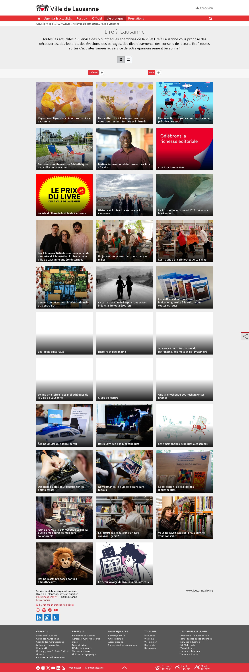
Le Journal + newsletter (47, 644)
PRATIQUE (78, 631)
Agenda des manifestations (50, 641)
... (59, 23)
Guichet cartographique (84, 654)
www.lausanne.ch (199, 590)
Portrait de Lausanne (46, 635)
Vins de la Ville (187, 648)
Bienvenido (150, 648)
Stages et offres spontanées (122, 644)
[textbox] (102, 72)
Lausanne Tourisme (190, 651)
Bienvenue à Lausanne (83, 635)
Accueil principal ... (46, 23)
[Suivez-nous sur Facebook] (38, 667)
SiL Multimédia (187, 644)
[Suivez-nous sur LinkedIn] (58, 667)
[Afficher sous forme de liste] (128, 59)
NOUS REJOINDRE (118, 631)
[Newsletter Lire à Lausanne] (44, 610)
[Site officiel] (38, 610)
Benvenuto (149, 644)
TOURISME (150, 631)
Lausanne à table (189, 654)
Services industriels (190, 641)
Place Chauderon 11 (47, 596)
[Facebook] (50, 610)
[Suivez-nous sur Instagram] (43, 667)
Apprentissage (115, 641)
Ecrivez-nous (43, 600)
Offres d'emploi (116, 638)
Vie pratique (115, 18)
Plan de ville (42, 648)
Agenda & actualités (58, 18)
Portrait (82, 18)
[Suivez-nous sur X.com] (48, 667)
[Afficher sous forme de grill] (121, 59)
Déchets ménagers (82, 648)
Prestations (136, 18)
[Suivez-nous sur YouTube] (53, 667)
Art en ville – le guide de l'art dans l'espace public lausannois (196, 637)
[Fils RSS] (64, 667)
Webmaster (75, 667)
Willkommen (150, 641)
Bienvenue (149, 635)
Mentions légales (94, 667)
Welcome (149, 638)
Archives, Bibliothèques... (86, 23)
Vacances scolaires (82, 651)
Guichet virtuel (79, 644)
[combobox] (102, 73)
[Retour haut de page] (124, 667)
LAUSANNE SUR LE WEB (193, 631)
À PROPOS (42, 631)
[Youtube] (56, 610)
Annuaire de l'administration (50, 657)
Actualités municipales (47, 638)
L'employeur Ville (116, 635)
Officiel (97, 18)
